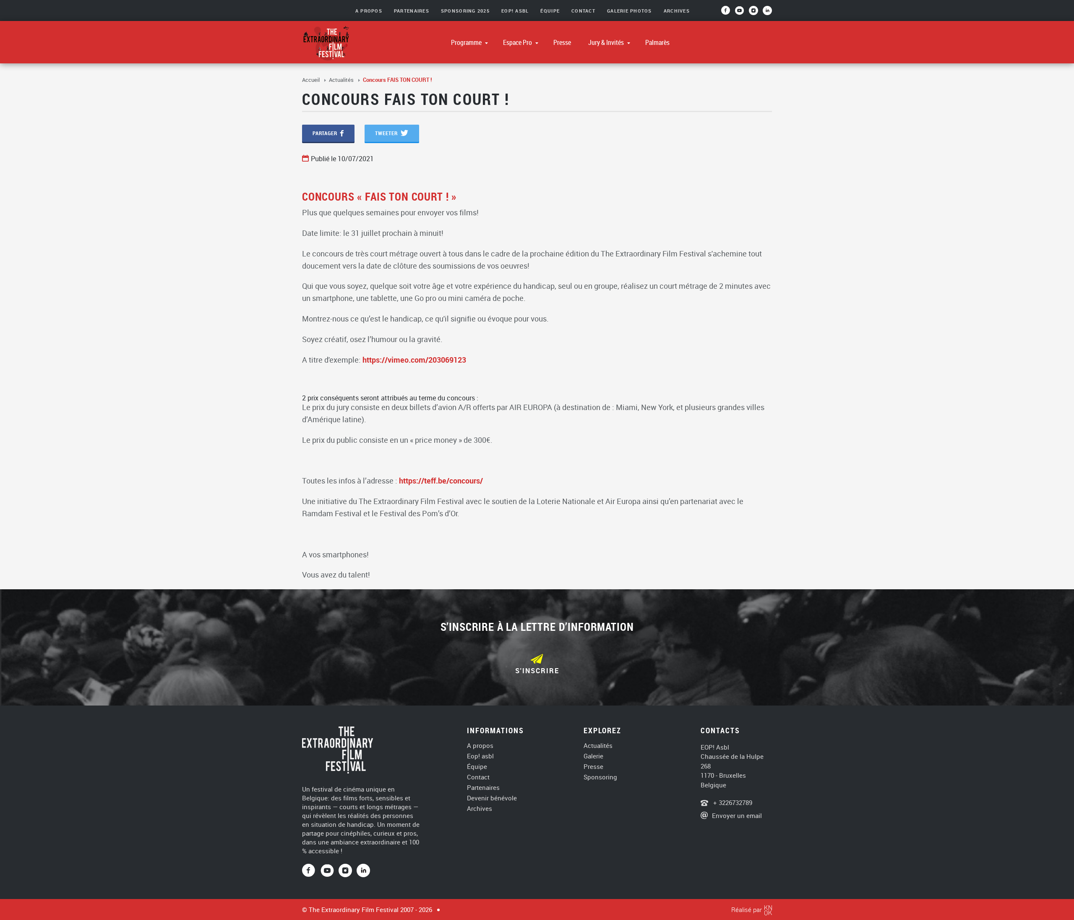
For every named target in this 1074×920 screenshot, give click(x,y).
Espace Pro (518, 42)
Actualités (342, 80)
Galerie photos (629, 11)
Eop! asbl (480, 756)
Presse (562, 42)
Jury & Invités (606, 42)
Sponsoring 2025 (465, 11)
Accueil (311, 80)
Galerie (593, 756)
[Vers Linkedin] (363, 871)
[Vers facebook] (728, 13)
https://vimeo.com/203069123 (414, 360)
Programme (467, 42)
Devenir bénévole (492, 798)
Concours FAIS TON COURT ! (397, 80)
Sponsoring (600, 777)
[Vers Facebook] (311, 871)
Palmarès (657, 42)
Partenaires (411, 11)
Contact (583, 11)
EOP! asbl (515, 11)
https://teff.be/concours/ (441, 481)
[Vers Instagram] (754, 13)
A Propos (368, 11)
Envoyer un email (737, 815)
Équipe (550, 11)
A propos (480, 745)
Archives (677, 11)
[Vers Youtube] (742, 13)
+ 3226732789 (732, 802)
